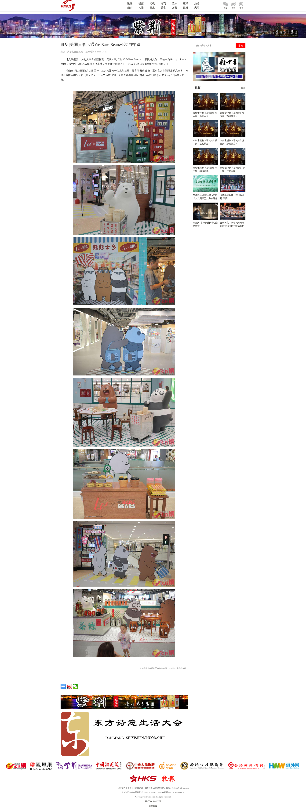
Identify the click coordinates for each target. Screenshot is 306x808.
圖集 (152, 7)
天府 (196, 7)
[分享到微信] (75, 686)
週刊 (163, 3)
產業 (185, 3)
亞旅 (174, 3)
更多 (243, 88)
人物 (141, 7)
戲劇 (129, 7)
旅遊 (196, 3)
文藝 (174, 7)
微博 (233, 8)
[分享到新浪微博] (69, 686)
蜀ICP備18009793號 (153, 801)
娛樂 (185, 7)
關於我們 (121, 788)
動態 (129, 3)
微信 (225, 8)
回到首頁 (153, 806)
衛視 (152, 3)
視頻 (141, 3)
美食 (163, 7)
